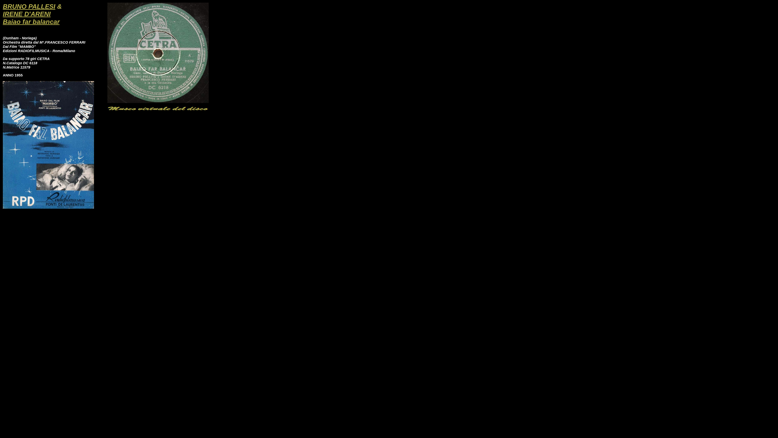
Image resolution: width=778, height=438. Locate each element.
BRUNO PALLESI (29, 6)
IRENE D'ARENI (27, 14)
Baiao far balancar (31, 21)
